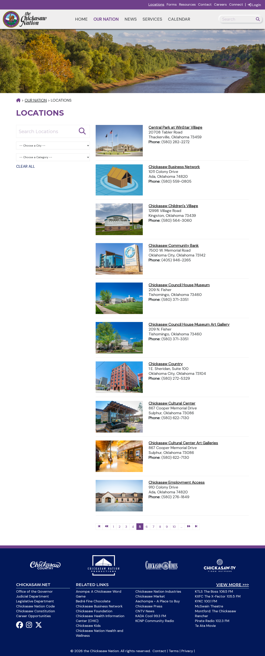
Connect (236, 4)
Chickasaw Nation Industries (158, 591)
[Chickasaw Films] (103, 565)
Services (152, 19)
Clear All (25, 166)
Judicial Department (32, 596)
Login (256, 5)
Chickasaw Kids (88, 625)
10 (174, 527)
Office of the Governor (34, 591)
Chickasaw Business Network (174, 166)
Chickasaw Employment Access (177, 482)
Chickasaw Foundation (94, 611)
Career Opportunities (33, 616)
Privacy (187, 651)
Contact (205, 4)
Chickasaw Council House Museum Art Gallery (189, 324)
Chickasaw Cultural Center (172, 403)
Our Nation (106, 19)
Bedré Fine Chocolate (93, 601)
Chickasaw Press (148, 606)
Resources (187, 4)
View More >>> (232, 584)
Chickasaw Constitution (35, 611)
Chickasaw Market (150, 596)
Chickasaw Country (166, 363)
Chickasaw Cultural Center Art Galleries (183, 442)
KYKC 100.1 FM (206, 601)
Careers (220, 4)
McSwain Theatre (209, 606)
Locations (156, 4)
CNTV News (144, 611)
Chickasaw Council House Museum (179, 284)
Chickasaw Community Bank (174, 245)
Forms (172, 4)
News (131, 19)
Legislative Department (35, 601)
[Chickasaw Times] (161, 565)
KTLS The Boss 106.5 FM (214, 591)
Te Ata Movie (205, 625)
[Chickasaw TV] (220, 565)
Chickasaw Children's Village (173, 205)
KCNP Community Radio (154, 620)
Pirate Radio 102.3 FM (212, 620)
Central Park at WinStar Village (175, 127)
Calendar (179, 19)
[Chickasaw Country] (45, 565)
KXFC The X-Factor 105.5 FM (218, 596)
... (181, 527)
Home (81, 19)
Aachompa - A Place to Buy (157, 601)
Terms (174, 651)
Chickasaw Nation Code (35, 606)
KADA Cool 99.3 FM (150, 616)
